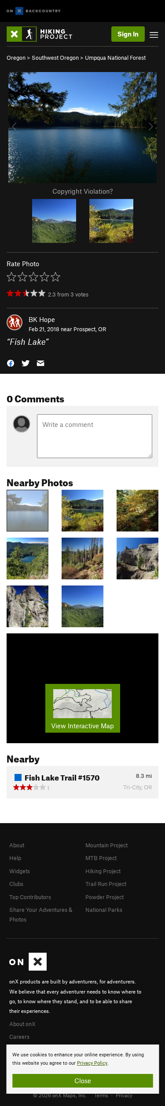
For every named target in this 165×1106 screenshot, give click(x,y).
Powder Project (104, 896)
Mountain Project (106, 845)
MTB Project (101, 857)
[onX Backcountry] (33, 11)
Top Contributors (30, 896)
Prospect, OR (89, 329)
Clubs (16, 883)
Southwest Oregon (55, 57)
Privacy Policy (92, 1063)
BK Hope (42, 319)
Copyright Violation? (82, 191)
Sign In (128, 34)
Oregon (16, 57)
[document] (82, 1069)
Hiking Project (103, 871)
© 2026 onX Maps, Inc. (60, 1095)
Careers (19, 1036)
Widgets (19, 871)
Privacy (124, 1095)
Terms (101, 1095)
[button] (11, 363)
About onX (22, 1023)
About (16, 845)
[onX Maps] (28, 968)
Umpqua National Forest (115, 57)
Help (15, 857)
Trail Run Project (105, 883)
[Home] (44, 34)
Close (82, 1080)
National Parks (103, 909)
